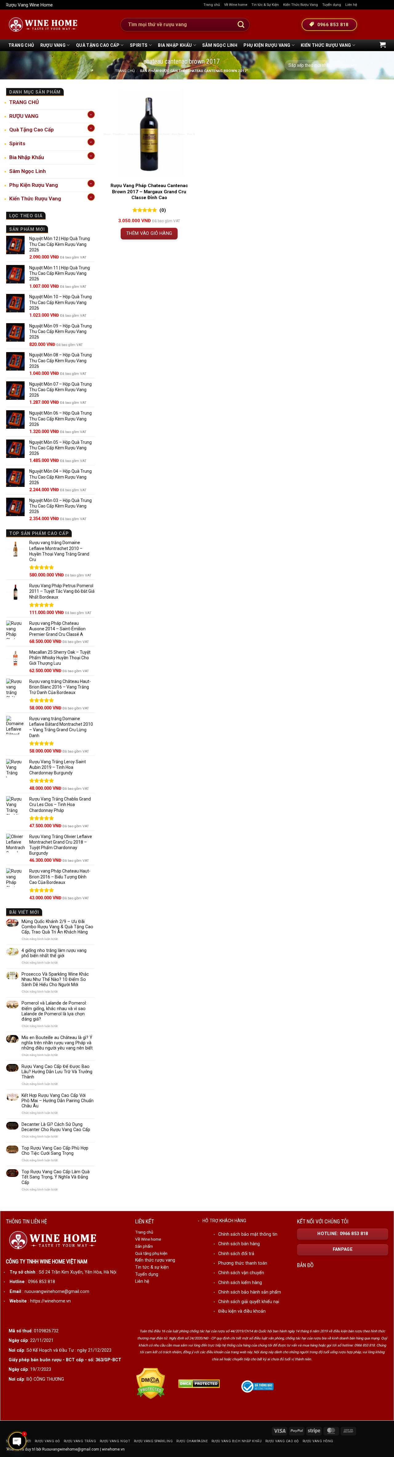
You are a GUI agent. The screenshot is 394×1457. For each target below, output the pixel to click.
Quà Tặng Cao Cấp (97, 45)
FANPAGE (343, 1249)
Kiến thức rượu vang (155, 1260)
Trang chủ (211, 4)
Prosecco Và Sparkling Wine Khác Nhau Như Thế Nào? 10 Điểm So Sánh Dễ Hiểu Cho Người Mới (55, 979)
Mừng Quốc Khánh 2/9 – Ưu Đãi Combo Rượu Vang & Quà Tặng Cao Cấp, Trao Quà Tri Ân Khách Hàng (57, 926)
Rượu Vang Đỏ (47, 1441)
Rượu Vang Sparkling (153, 1441)
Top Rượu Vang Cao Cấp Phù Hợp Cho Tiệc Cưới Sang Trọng (55, 1151)
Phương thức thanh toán (242, 1263)
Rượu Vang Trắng (80, 1441)
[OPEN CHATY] (17, 1441)
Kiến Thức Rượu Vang (300, 4)
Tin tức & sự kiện (152, 1267)
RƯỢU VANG (53, 45)
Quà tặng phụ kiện (151, 1253)
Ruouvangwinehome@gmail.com (70, 1449)
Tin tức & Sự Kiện (265, 4)
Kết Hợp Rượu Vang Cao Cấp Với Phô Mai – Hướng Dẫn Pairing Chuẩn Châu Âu (58, 1100)
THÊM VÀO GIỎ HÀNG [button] (149, 233)
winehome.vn (113, 1449)
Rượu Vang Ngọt (115, 1441)
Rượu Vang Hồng (318, 1441)
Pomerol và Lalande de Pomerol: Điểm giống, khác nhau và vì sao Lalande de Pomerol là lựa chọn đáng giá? (54, 1011)
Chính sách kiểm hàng (240, 1282)
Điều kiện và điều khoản (242, 1311)
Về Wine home (235, 4)
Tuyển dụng (331, 4)
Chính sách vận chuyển (241, 1272)
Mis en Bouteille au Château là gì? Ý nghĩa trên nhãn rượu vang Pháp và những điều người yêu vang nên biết (57, 1042)
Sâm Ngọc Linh (219, 45)
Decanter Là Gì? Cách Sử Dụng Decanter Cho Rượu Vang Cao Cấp (56, 1127)
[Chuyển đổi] (91, 114)
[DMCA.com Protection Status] (150, 1383)
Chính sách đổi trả (236, 1253)
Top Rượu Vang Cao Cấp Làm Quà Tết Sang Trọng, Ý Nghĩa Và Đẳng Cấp (56, 1177)
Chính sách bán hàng (239, 1243)
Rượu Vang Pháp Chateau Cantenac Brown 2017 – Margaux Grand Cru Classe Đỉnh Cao (149, 191)
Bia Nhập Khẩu (175, 45)
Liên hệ (351, 4)
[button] (382, 44)
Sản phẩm (144, 1246)
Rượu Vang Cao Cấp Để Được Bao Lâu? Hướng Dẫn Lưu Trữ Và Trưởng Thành (57, 1071)
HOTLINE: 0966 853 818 (342, 1233)
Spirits (139, 45)
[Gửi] (241, 24)
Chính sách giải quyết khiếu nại (248, 1301)
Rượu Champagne (192, 1441)
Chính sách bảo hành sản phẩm (249, 1292)
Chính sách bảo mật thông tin (247, 1234)
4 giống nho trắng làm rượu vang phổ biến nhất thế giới (54, 953)
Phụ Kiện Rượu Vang (266, 45)
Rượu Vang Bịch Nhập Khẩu (236, 1441)
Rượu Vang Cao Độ (282, 1441)
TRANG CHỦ (21, 45)
